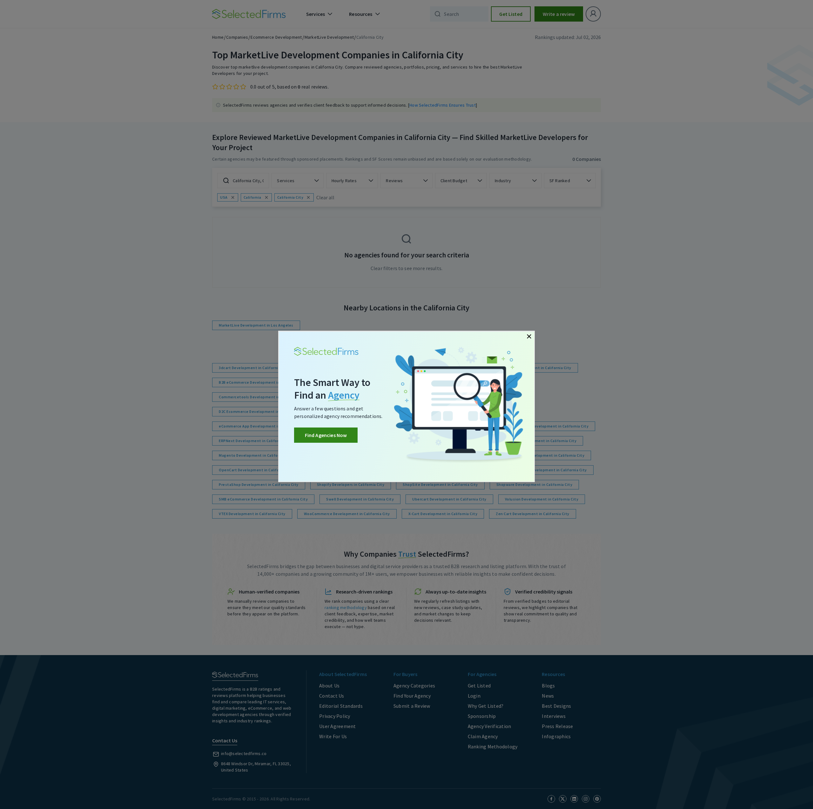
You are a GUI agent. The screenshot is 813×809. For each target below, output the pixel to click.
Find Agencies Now (326, 435)
